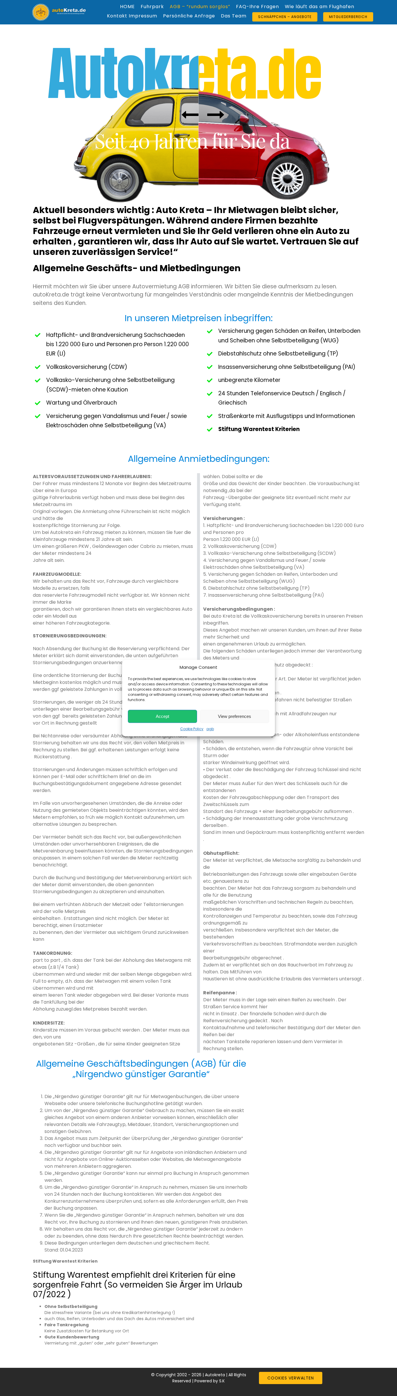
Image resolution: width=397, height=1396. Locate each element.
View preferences (234, 716)
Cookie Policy (191, 728)
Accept (162, 716)
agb (210, 728)
